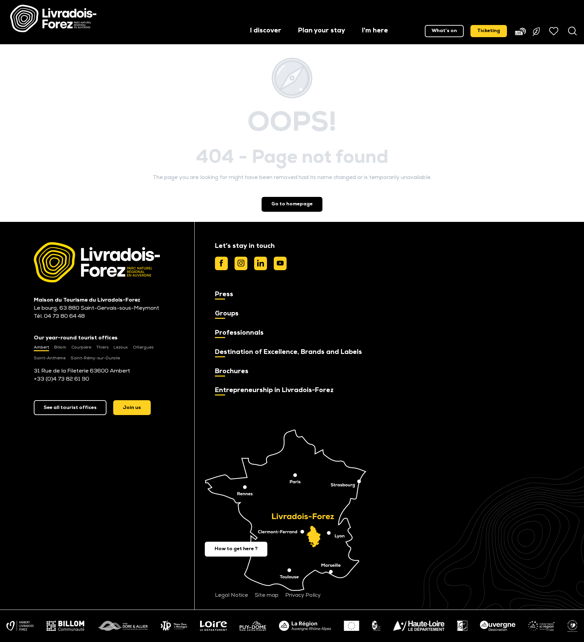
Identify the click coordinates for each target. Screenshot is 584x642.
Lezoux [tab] (121, 347)
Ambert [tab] (41, 347)
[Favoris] (554, 31)
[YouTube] (280, 263)
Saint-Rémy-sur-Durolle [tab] (95, 358)
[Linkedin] (260, 263)
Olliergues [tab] (143, 347)
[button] (266, 31)
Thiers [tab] (102, 347)
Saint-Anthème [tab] (50, 358)
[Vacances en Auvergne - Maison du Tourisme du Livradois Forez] (53, 18)
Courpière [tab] (81, 347)
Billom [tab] (60, 347)
